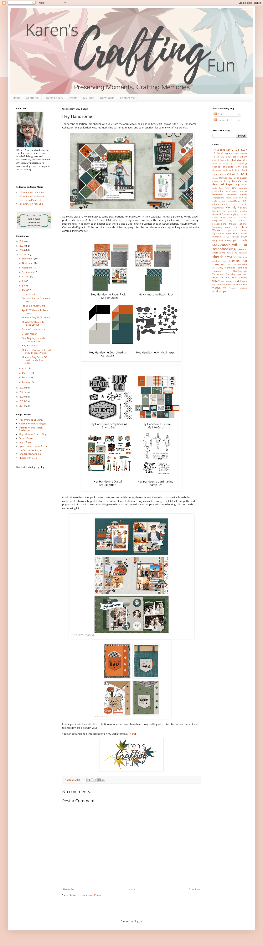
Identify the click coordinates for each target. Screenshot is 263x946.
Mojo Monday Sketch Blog (33, 434)
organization (218, 233)
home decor (232, 198)
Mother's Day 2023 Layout (36, 317)
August (26, 276)
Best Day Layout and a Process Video (34, 340)
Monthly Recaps (236, 207)
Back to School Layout (33, 329)
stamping (218, 264)
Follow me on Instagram (31, 196)
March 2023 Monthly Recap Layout (33, 323)
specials (238, 257)
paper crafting (232, 233)
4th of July (218, 157)
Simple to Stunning (237, 253)
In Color (243, 198)
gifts (234, 187)
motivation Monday (237, 211)
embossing (217, 181)
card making (238, 163)
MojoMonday (218, 208)
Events (73, 98)
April (25, 368)
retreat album (239, 236)
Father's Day (239, 181)
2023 (22, 254)
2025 (22, 245)
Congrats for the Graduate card (36, 300)
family (227, 181)
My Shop (88, 98)
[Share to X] (96, 780)
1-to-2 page (218, 149)
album (243, 156)
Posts (220, 114)
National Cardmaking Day (225, 214)
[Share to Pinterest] (103, 780)
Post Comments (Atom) (89, 895)
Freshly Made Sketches (31, 419)
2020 (22, 396)
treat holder (226, 281)
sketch (218, 256)
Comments (223, 120)
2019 (22, 401)
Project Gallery (53, 98)
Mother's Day (219, 210)
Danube (223, 177)
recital (226, 237)
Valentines (241, 284)
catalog (216, 166)
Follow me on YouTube (31, 203)
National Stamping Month (229, 225)
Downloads (107, 98)
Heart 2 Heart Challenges (32, 423)
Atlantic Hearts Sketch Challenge (31, 429)
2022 (22, 387)
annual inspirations (221, 160)
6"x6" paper (232, 156)
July (24, 281)
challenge (228, 166)
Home (16, 98)
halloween (217, 194)
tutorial (237, 281)
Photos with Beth (28, 457)
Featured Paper (223, 184)
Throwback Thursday (223, 274)
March (26, 373)
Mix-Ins (225, 204)
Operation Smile (237, 230)
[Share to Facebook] (99, 780)
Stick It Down (26, 438)
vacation (230, 284)
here (132, 733)
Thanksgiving (240, 271)
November (28, 263)
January (26, 382)
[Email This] (88, 780)
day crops (233, 177)
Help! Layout (28, 294)
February (27, 377)
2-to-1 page (223, 153)
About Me (32, 98)
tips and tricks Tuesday (233, 277)
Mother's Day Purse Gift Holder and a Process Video (35, 360)
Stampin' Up (238, 261)
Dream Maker (29, 333)
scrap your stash (235, 240)
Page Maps (25, 442)
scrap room (217, 240)
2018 (22, 405)
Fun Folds (224, 188)
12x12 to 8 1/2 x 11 (229, 151)
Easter (243, 177)
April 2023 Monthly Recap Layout (35, 312)
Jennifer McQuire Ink (30, 453)
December (28, 258)
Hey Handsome (30, 345)
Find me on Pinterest (30, 200)
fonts (214, 188)
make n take (218, 201)
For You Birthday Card (33, 305)
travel (216, 281)
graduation (218, 191)
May (24, 290)
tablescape (231, 264)
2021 (22, 392)
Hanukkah (231, 194)
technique (229, 267)
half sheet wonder (236, 191)
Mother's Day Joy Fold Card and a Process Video (36, 351)
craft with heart (231, 170)
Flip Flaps (241, 184)
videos (216, 287)
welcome (243, 288)
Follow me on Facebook (31, 192)
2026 (22, 241)
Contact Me (127, 98)
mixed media (239, 204)
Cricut (231, 174)
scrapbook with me (229, 244)
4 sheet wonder (239, 153)
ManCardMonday (233, 201)
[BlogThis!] (92, 780)
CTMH (242, 174)
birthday (236, 160)
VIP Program (229, 288)
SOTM (228, 257)
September (28, 272)
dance (215, 178)
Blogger (138, 921)
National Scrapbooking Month (229, 222)
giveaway (243, 188)
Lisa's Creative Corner (31, 450)
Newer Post (69, 889)
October (26, 267)
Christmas (241, 166)
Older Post (194, 889)
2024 (22, 250)
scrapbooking (223, 248)
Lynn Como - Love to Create (33, 446)
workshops (219, 291)
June (24, 285)
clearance (216, 170)
